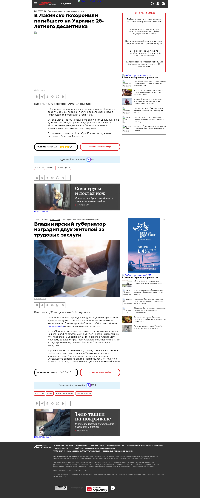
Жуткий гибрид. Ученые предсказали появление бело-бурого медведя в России (150, 128)
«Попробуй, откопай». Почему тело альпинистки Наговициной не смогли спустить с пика (149, 101)
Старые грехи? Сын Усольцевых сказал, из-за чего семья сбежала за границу (149, 119)
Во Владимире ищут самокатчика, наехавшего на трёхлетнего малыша (144, 20)
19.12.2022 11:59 (40, 11)
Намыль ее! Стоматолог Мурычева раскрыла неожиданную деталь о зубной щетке (148, 301)
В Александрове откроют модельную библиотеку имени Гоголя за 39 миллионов (144, 64)
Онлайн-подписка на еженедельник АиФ (145, 445)
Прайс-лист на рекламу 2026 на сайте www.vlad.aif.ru (76, 451)
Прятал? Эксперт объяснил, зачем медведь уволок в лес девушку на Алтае (148, 110)
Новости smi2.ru (43, 211)
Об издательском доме (63, 445)
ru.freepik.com (40, 299)
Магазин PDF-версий (115, 445)
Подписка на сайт (60, 448)
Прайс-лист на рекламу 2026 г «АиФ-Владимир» (95, 448)
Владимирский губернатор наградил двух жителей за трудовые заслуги (144, 42)
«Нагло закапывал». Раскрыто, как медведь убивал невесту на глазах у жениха (149, 292)
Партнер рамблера (76, 488)
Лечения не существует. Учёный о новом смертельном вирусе (148, 327)
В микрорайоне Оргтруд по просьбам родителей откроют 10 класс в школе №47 (144, 53)
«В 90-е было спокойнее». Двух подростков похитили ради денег (148, 282)
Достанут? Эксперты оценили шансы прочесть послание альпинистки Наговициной (150, 83)
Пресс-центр (81, 445)
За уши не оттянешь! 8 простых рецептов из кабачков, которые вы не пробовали (150, 319)
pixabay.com (39, 90)
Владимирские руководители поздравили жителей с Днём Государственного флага (144, 31)
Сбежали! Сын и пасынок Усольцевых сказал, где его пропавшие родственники (150, 310)
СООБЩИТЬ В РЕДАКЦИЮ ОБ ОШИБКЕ (118, 451)
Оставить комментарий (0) (100, 147)
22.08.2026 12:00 (40, 220)
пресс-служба (56, 326)
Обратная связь (97, 445)
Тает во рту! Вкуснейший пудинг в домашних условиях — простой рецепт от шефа (148, 92)
